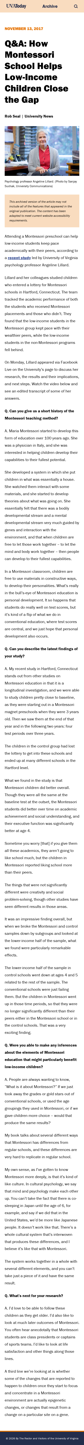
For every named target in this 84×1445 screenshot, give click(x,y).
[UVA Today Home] (16, 6)
